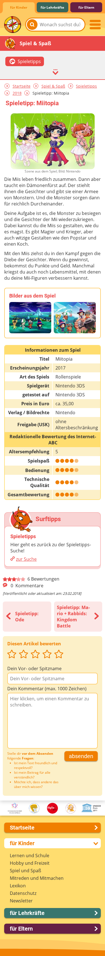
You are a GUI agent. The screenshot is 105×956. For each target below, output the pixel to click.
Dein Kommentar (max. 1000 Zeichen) (47, 689)
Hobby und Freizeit (30, 863)
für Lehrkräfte (52, 7)
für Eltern (86, 7)
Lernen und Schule (29, 855)
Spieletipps (86, 86)
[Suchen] (32, 24)
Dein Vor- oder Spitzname (34, 668)
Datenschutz (23, 893)
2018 (17, 93)
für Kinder (18, 7)
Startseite (22, 86)
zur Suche (26, 559)
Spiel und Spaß (25, 871)
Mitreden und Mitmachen (37, 878)
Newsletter (21, 901)
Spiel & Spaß (53, 86)
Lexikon (18, 886)
